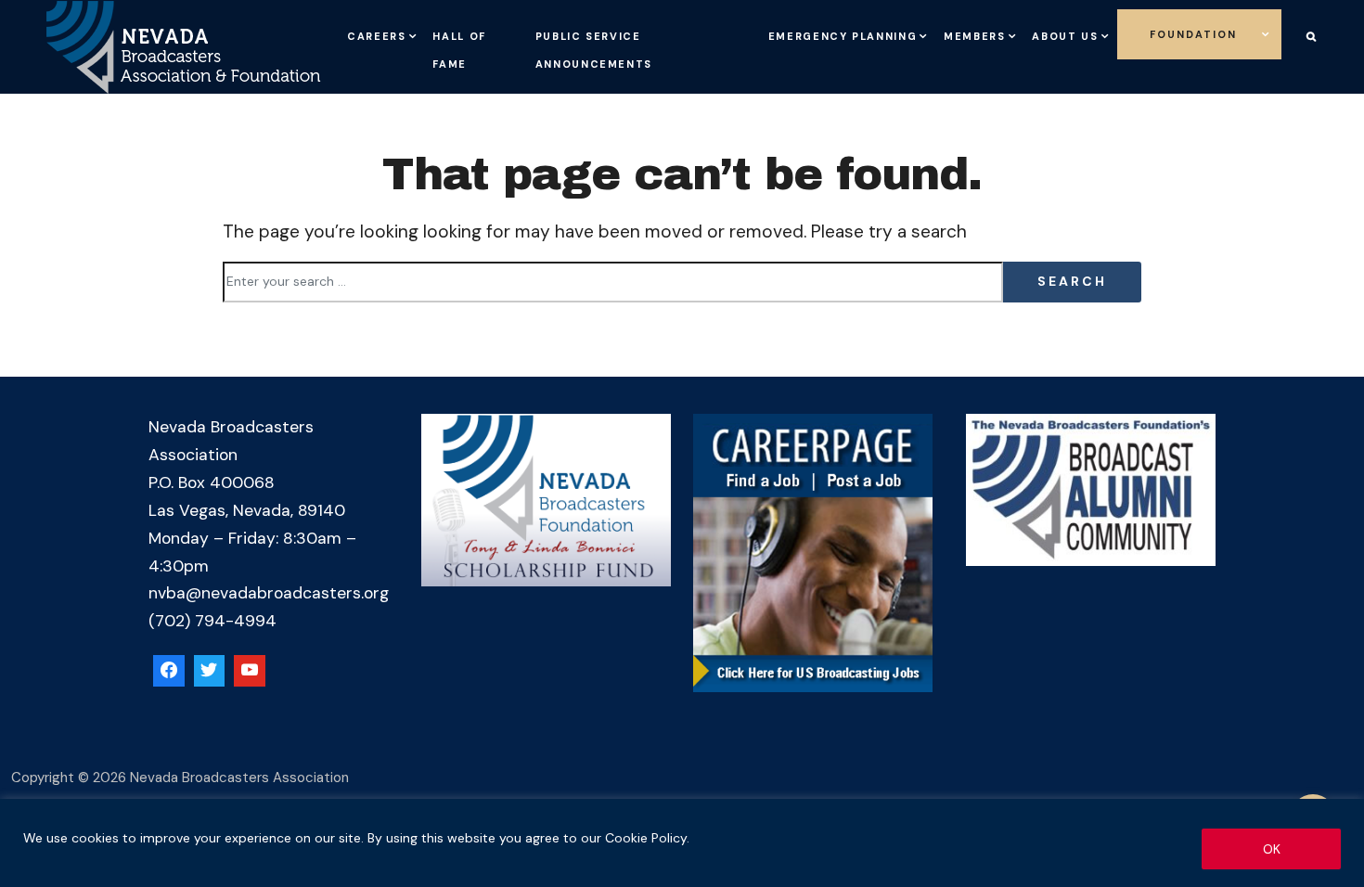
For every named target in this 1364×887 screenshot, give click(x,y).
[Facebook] (168, 670)
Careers (392, 32)
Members (1005, 32)
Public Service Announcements (621, 46)
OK (1271, 849)
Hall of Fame (493, 60)
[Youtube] (249, 670)
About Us (1129, 32)
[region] (682, 843)
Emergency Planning (825, 32)
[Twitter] (209, 670)
